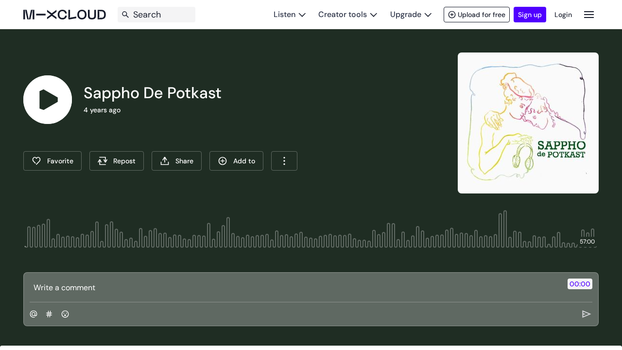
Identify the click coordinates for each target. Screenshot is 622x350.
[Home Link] (64, 14)
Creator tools (342, 14)
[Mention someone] (33, 314)
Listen (284, 14)
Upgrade (405, 14)
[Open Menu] (589, 14)
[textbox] (295, 287)
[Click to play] (47, 99)
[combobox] (284, 161)
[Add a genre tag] (49, 314)
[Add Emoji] (65, 314)
